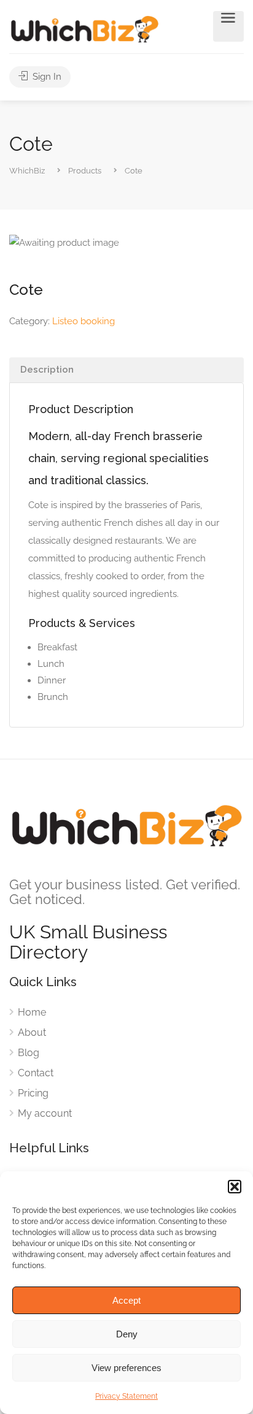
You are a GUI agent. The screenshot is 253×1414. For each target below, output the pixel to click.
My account (45, 1113)
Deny (127, 1334)
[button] (234, 1186)
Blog (28, 1053)
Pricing (33, 1093)
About (32, 1032)
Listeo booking (83, 321)
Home (32, 1012)
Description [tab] (47, 369)
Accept (126, 1300)
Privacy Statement (126, 1396)
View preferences (126, 1368)
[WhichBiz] (84, 28)
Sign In (45, 76)
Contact (35, 1073)
